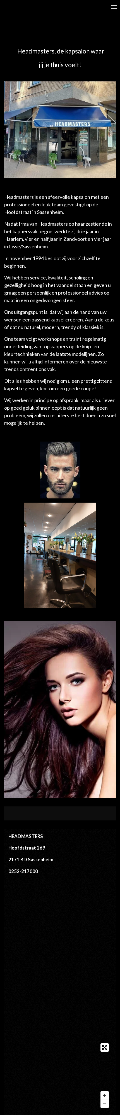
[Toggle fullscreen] (104, 1047)
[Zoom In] (104, 1095)
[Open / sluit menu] (114, 7)
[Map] (60, 1076)
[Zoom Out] (104, 1104)
